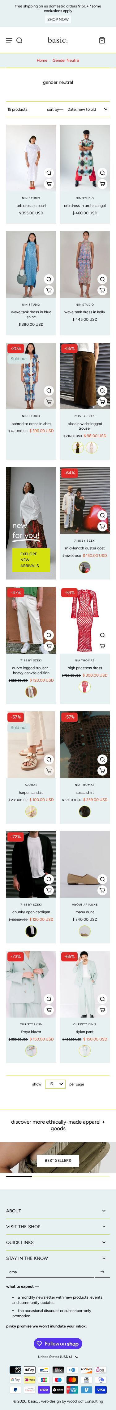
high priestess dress (85, 667)
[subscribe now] (102, 1272)
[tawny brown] (85, 811)
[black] (31, 931)
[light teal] (31, 1051)
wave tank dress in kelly (84, 312)
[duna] (85, 931)
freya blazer (31, 1031)
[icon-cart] (102, 40)
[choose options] (49, 184)
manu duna (84, 912)
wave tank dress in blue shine (31, 314)
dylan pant (85, 1031)
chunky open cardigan (31, 912)
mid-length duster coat (85, 548)
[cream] (31, 811)
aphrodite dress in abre (31, 423)
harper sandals (31, 792)
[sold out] (49, 402)
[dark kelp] (78, 448)
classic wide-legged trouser (85, 426)
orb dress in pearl (31, 205)
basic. (33, 1401)
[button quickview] (49, 173)
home (42, 60)
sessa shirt (85, 792)
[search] (19, 40)
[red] (85, 687)
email (14, 1271)
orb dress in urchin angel (85, 205)
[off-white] (85, 567)
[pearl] (91, 448)
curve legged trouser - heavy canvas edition (31, 670)
